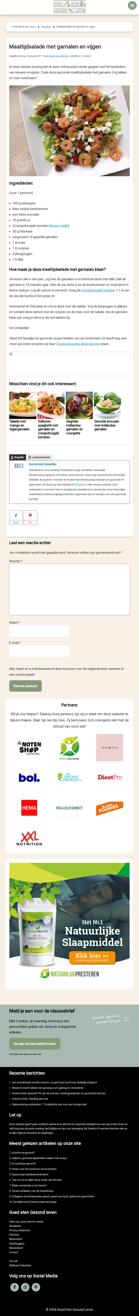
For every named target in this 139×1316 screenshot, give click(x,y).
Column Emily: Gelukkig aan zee (30, 1098)
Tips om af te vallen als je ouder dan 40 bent (37, 1179)
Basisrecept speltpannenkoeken (30, 1174)
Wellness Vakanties (20, 1265)
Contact (13, 1252)
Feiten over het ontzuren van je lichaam (34, 1169)
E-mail (14, 643)
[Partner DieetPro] (110, 778)
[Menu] (132, 5)
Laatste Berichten (41, 457)
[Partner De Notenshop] (29, 748)
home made (59, 226)
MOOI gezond (79, 484)
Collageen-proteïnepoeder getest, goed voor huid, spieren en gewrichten (53, 1196)
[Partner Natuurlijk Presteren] (69, 748)
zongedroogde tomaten (98, 290)
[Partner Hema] (29, 808)
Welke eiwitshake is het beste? (29, 1185)
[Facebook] (16, 467)
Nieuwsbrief (16, 1247)
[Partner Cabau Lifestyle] (110, 748)
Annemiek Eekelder (43, 464)
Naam (14, 622)
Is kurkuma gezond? (23, 1152)
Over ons (14, 1221)
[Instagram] (21, 467)
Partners (14, 1234)
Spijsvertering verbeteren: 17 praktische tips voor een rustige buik (49, 1104)
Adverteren (15, 1239)
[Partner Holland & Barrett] (69, 808)
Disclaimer (15, 1226)
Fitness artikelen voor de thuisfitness (32, 1190)
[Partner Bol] (29, 778)
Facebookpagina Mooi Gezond (78, 344)
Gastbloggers (16, 1243)
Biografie (19, 457)
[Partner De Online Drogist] (69, 778)
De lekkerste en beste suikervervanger (35, 1201)
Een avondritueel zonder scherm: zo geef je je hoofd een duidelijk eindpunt (54, 1082)
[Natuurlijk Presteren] (69, 982)
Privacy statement (19, 1230)
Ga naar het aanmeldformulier (35, 1044)
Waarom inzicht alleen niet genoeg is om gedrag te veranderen (48, 1087)
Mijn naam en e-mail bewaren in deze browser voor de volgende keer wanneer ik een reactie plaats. (66, 671)
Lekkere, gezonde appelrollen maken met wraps (39, 1158)
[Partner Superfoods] (110, 808)
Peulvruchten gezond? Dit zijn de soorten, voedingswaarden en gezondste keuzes (59, 1093)
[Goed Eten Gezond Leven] (69, 6)
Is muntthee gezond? (24, 1163)
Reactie (15, 561)
